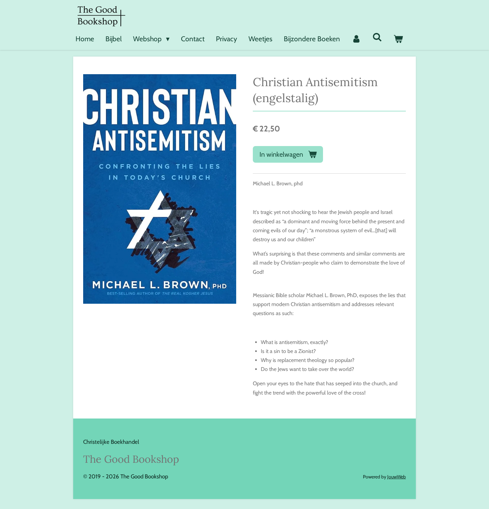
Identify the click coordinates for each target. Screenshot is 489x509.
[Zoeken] (377, 37)
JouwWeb (396, 477)
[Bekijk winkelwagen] (398, 39)
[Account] (356, 39)
